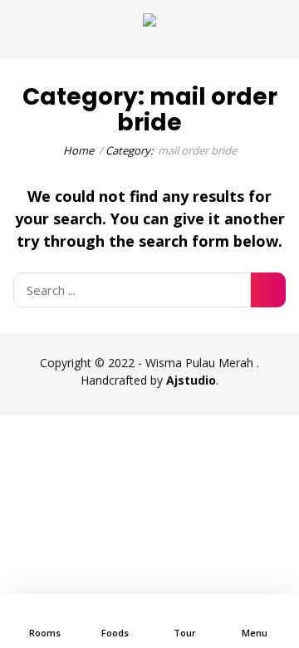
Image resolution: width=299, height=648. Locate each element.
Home (78, 150)
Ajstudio (191, 380)
